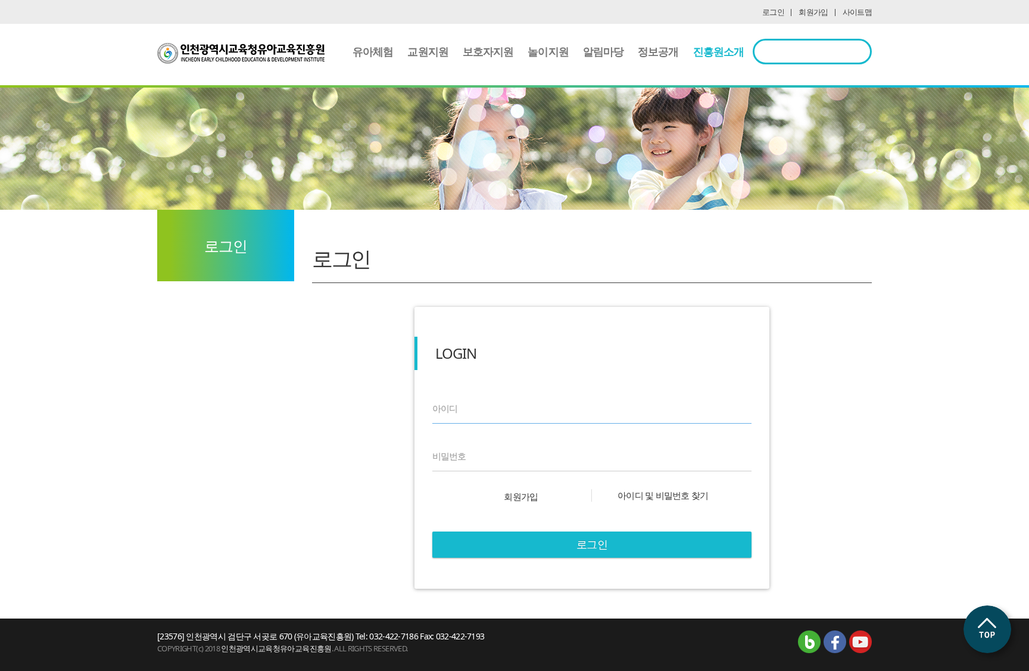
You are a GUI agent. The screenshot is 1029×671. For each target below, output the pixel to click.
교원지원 (427, 51)
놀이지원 (548, 51)
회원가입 (813, 12)
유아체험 (373, 51)
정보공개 (658, 51)
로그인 (773, 12)
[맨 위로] (987, 629)
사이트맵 (857, 12)
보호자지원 (488, 51)
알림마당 (603, 51)
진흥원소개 (718, 51)
